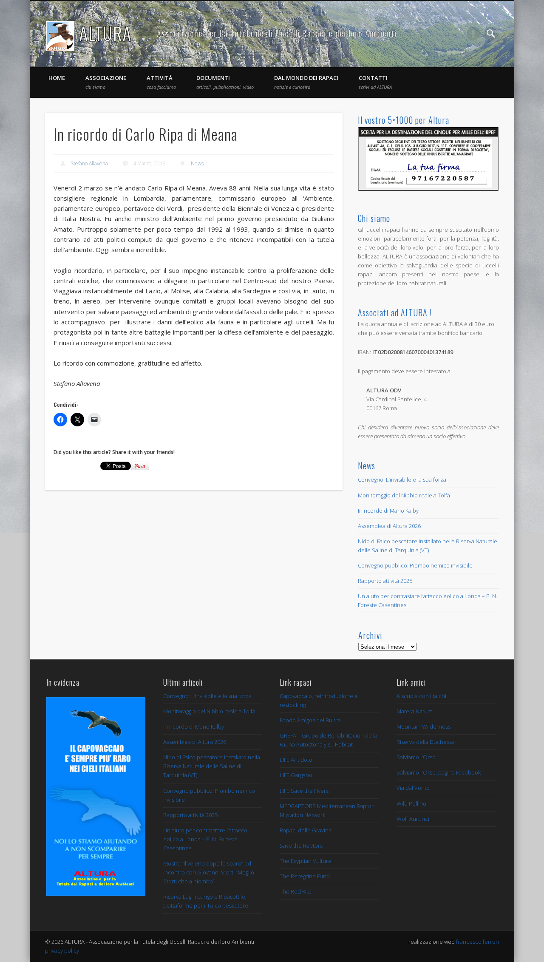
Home (56, 78)
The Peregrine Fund (305, 876)
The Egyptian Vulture (306, 861)
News (197, 163)
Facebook (473, 33)
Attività (161, 82)
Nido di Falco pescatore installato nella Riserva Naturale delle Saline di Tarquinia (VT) (211, 766)
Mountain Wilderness (423, 726)
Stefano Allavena (89, 163)
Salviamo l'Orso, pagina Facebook (439, 772)
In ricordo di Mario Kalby (388, 510)
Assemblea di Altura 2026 (389, 526)
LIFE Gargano (296, 775)
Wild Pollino (411, 803)
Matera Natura (415, 711)
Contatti (375, 82)
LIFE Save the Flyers (304, 791)
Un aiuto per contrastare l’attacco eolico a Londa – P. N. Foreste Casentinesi (205, 839)
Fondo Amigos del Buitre (310, 720)
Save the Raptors (301, 845)
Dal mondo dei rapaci (306, 82)
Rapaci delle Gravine (306, 830)
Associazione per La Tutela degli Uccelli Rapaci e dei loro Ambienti (277, 33)
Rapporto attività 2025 (385, 581)
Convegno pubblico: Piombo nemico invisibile (415, 565)
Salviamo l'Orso (416, 757)
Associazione (105, 82)
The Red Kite (296, 891)
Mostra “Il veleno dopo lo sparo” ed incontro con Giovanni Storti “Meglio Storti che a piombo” (208, 872)
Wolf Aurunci (413, 819)
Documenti (225, 82)
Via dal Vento (413, 788)
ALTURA (105, 33)
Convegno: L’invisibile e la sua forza (402, 479)
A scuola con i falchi (421, 696)
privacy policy (62, 950)
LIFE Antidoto (296, 759)
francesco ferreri (477, 941)
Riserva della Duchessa (426, 742)
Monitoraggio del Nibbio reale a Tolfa (404, 495)
